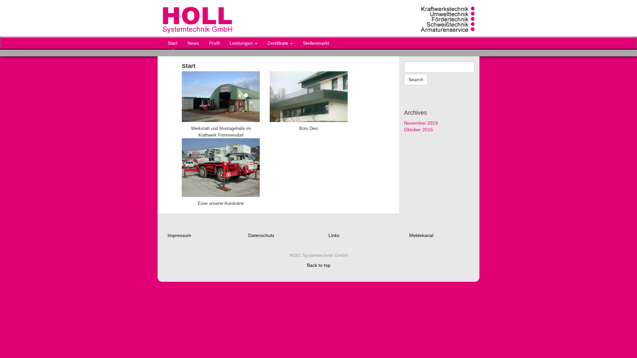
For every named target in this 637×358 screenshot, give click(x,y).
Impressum (179, 235)
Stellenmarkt (316, 43)
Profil (214, 43)
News (193, 43)
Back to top (318, 265)
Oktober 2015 (418, 129)
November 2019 (421, 123)
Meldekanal (421, 235)
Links (333, 235)
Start (172, 43)
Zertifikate (278, 43)
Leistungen (242, 43)
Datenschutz (261, 235)
